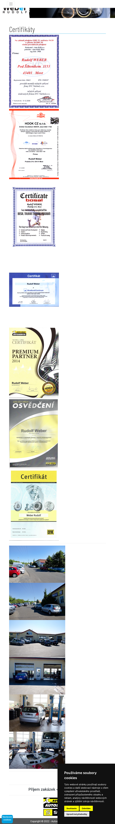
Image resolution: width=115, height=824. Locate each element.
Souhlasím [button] (71, 808)
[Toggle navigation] (11, 4)
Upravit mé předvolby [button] (76, 814)
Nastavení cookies (7, 818)
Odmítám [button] (86, 808)
